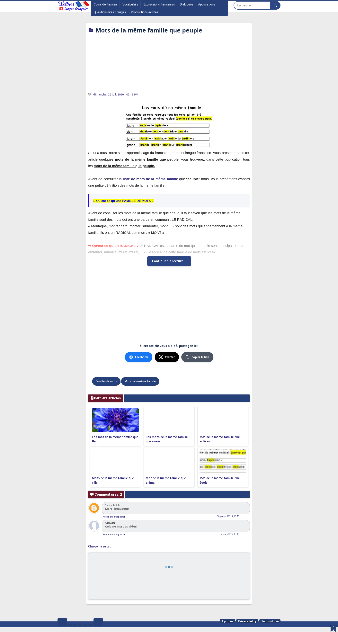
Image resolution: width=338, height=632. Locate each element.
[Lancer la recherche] (275, 5)
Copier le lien (200, 357)
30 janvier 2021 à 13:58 (228, 516)
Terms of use (270, 621)
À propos (227, 621)
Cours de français (106, 4)
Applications (206, 4)
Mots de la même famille (140, 381)
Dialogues (186, 4)
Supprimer (119, 516)
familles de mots (106, 381)
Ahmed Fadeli (112, 504)
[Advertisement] (169, 64)
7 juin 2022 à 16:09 (230, 534)
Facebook (141, 357)
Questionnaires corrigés (110, 12)
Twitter (170, 357)
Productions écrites (144, 12)
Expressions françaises (159, 4)
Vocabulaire (130, 4)
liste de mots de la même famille (150, 179)
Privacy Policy (247, 621)
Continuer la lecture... (169, 261)
